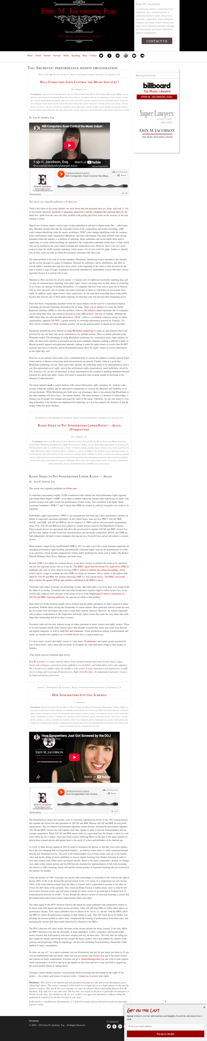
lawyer (85, 713)
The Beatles (92, 463)
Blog (85, 55)
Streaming (107, 707)
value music (104, 463)
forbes (84, 447)
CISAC (77, 317)
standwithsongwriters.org (92, 958)
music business (112, 450)
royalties (68, 109)
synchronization (78, 463)
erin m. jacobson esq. (99, 97)
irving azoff (118, 447)
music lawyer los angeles (58, 106)
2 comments (79, 702)
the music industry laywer (116, 109)
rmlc (51, 463)
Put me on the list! (165, 1033)
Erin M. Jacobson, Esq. (79, 10)
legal (92, 713)
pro (57, 109)
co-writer (42, 710)
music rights (92, 106)
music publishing (116, 719)
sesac (66, 463)
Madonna (40, 450)
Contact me (83, 975)
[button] (165, 1010)
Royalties (111, 94)
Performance (46, 444)
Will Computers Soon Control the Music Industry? (79, 82)
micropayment (91, 100)
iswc (72, 100)
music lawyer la (37, 106)
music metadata (78, 106)
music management (79, 719)
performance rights (46, 457)
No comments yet (79, 89)
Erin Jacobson (66, 97)
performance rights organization (71, 457)
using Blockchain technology (80, 330)
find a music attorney (70, 447)
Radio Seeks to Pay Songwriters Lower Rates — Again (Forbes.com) (79, 427)
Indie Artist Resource (83, 671)
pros (121, 722)
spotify (96, 726)
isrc (67, 100)
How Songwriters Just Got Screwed (79, 694)
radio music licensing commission (111, 460)
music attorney (106, 100)
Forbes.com (71, 201)
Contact (93, 55)
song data (84, 109)
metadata (79, 100)
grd (62, 100)
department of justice (114, 444)
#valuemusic (75, 444)
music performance (98, 719)
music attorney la (69, 450)
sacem (76, 109)
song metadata (97, 109)
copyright (54, 97)
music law (109, 103)
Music (93, 441)
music (110, 713)
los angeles (101, 713)
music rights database (109, 106)
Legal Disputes (69, 441)
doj (126, 444)
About (38, 55)
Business (57, 441)
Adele (84, 444)
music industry (75, 103)
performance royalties (103, 722)
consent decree (55, 710)
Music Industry (82, 94)
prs (61, 109)
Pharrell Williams (76, 460)
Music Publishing (98, 94)
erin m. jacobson (81, 97)
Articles (47, 55)
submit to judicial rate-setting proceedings (99, 569)
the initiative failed (93, 310)
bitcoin (33, 97)
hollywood (76, 713)
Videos (116, 707)
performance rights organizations (104, 457)
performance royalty (56, 460)
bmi (101, 444)
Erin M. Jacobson (37, 661)
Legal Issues (68, 94)
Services (57, 55)
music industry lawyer (93, 103)
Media (66, 55)
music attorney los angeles (92, 450)
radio (92, 460)
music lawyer (121, 103)
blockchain (43, 97)
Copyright (56, 94)
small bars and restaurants (71, 630)
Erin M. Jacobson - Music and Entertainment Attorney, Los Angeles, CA (86, 74)
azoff (96, 444)
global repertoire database (47, 100)
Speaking (76, 55)
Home (30, 55)
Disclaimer (34, 1020)
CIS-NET (55, 320)
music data (47, 103)
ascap (124, 94)
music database (60, 103)
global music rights (97, 447)
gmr (110, 447)
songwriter (86, 726)
